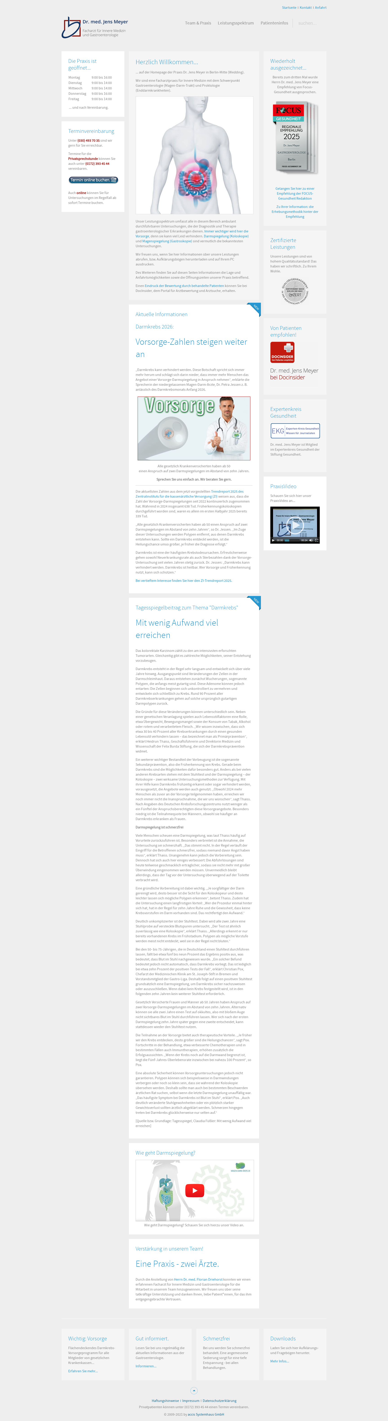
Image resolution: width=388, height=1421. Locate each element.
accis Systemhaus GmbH (206, 1414)
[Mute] (311, 540)
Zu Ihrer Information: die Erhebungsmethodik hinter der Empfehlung (295, 212)
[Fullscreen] (317, 540)
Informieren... (146, 1366)
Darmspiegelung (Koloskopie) (226, 236)
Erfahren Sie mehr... (83, 1371)
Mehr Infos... (279, 1361)
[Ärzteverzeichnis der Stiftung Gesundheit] (295, 431)
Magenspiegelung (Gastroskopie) (167, 241)
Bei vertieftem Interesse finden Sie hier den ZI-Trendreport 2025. (184, 581)
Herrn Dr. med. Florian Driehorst (198, 1280)
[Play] (273, 540)
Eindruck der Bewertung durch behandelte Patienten (184, 286)
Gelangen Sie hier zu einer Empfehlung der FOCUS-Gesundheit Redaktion (295, 194)
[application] (295, 525)
